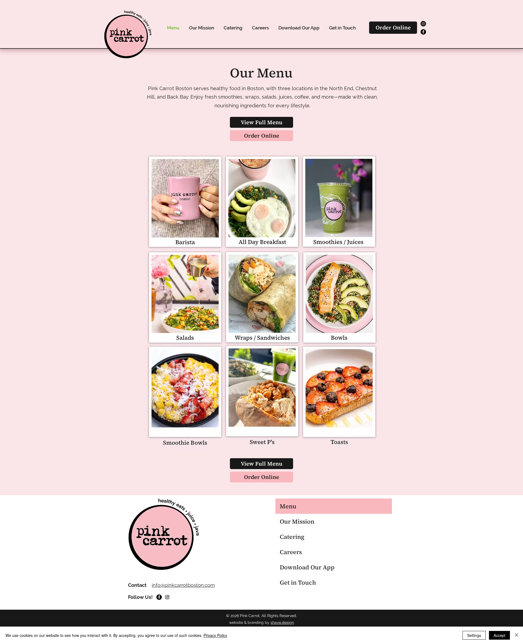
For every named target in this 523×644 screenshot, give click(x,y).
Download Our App (307, 567)
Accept (499, 635)
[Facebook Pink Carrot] (423, 32)
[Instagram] (167, 597)
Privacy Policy (215, 635)
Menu (288, 506)
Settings (474, 635)
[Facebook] (159, 597)
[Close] (516, 635)
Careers (291, 552)
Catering (292, 537)
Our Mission (297, 521)
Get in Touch (298, 582)
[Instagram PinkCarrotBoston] (423, 23)
